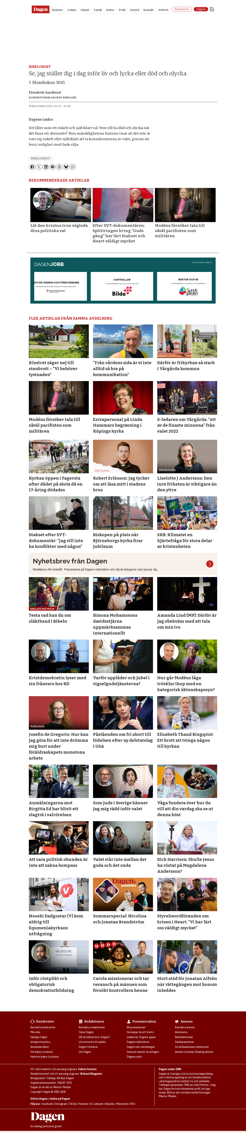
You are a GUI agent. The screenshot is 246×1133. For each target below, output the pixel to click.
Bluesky (110, 1103)
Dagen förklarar (88, 1046)
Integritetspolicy (40, 1041)
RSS (132, 1103)
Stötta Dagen (38, 1098)
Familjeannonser (184, 1041)
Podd (122, 10)
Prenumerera (182, 9)
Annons (163, 10)
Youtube (83, 1103)
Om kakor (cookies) (41, 1051)
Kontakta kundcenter (43, 1027)
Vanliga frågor (38, 1037)
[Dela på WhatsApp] (73, 167)
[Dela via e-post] (52, 167)
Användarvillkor (39, 1046)
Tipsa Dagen (86, 1032)
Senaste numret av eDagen (143, 1051)
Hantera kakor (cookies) (44, 1056)
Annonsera (181, 1032)
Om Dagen (85, 1051)
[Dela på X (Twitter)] (39, 167)
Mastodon (122, 1103)
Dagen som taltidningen (141, 1046)
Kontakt (148, 10)
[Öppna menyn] (212, 9)
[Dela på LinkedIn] (45, 167)
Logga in (200, 9)
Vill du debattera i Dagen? (94, 1037)
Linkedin (98, 1103)
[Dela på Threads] (59, 167)
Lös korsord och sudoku (92, 1041)
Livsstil (134, 10)
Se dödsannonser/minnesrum (192, 1046)
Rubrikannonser (184, 1037)
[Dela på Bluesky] (66, 167)
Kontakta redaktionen (92, 1027)
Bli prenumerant (136, 1027)
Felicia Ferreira (87, 1069)
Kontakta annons (185, 1027)
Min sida (35, 1032)
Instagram (61, 1103)
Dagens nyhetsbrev (138, 1041)
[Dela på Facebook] (32, 167)
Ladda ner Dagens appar (141, 1037)
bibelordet (40, 158)
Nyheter (57, 10)
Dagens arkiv (134, 1056)
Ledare (71, 10)
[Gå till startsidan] (40, 9)
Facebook (47, 1103)
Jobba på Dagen (59, 1098)
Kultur (110, 10)
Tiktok (73, 1103)
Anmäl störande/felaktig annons (194, 1051)
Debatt (85, 10)
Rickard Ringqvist (91, 1073)
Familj (98, 10)
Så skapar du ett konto (140, 1032)
